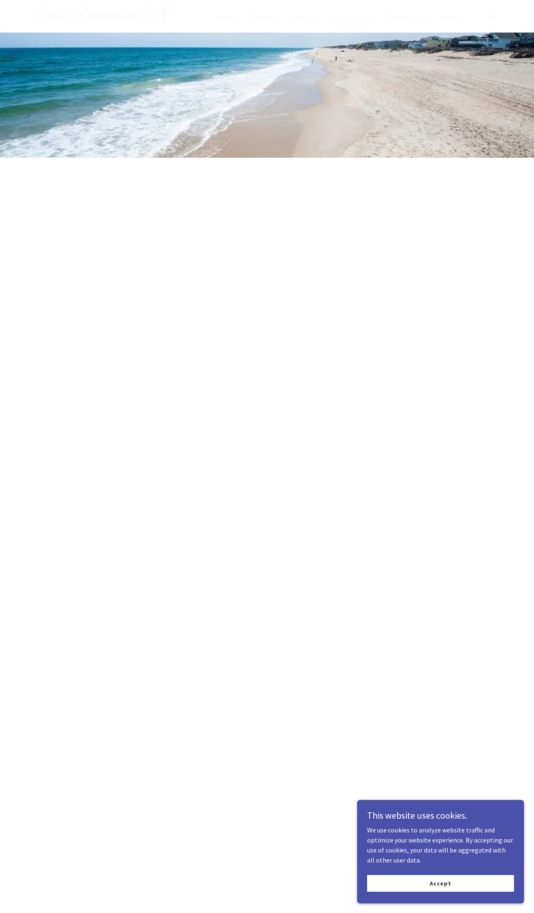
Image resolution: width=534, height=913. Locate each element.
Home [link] (226, 17)
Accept (440, 883)
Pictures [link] (262, 17)
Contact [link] (303, 17)
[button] (453, 17)
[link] (116, 17)
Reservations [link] (350, 17)
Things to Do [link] (406, 17)
